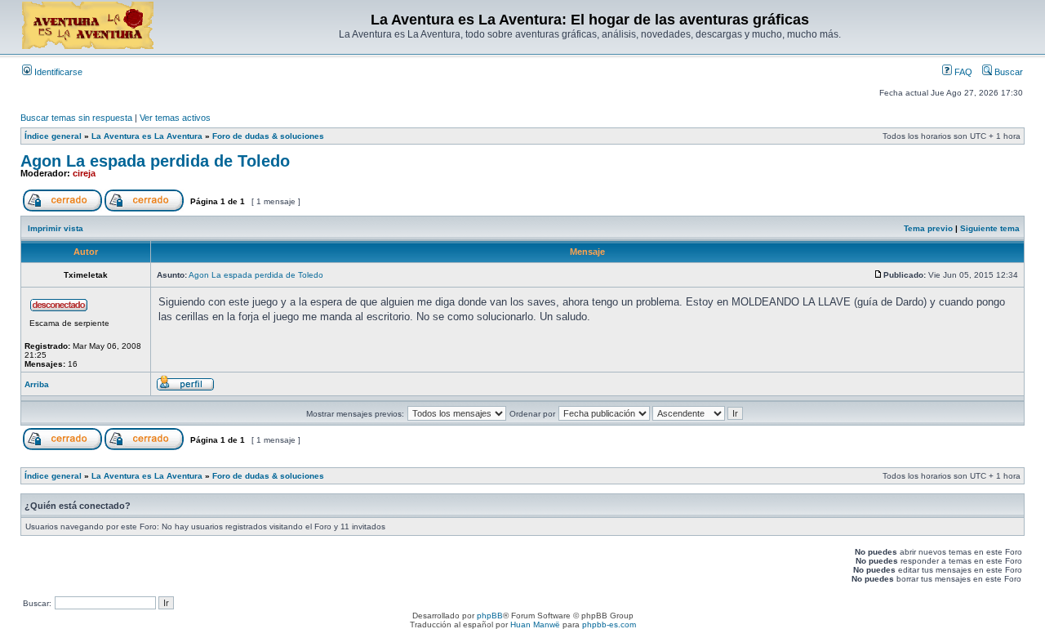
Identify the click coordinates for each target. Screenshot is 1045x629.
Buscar (1007, 72)
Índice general (53, 136)
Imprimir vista (55, 228)
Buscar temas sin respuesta (76, 118)
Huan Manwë (535, 624)
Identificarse (57, 72)
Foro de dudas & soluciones (268, 136)
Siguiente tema (990, 228)
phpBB (490, 615)
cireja (84, 173)
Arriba (36, 384)
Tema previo (928, 228)
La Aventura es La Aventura (146, 136)
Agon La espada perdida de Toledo (155, 161)
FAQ (962, 72)
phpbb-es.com (609, 624)
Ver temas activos (175, 118)
